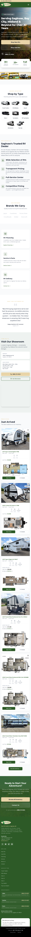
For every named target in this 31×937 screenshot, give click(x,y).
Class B (3, 878)
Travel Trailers (4, 871)
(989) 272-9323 (9, 54)
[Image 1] (12, 449)
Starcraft (24, 217)
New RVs (3, 851)
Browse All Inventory (15, 799)
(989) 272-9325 (25, 900)
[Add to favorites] (28, 430)
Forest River (23, 213)
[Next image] (28, 439)
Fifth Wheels (4, 873)
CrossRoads (7, 217)
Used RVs (3, 854)
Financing (3, 856)
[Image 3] (15, 449)
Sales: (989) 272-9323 (7, 1)
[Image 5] (19, 449)
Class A (3, 876)
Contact (3, 864)
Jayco (5, 213)
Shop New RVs (15, 42)
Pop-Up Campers (5, 885)
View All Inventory (14, 768)
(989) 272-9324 (25, 906)
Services (3, 859)
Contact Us (6, 286)
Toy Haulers (4, 883)
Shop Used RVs (15, 47)
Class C (3, 880)
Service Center (7, 265)
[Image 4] (17, 449)
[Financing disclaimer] (12, 571)
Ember (16, 217)
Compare (27, 432)
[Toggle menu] (28, 4)
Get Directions (16, 379)
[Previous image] (2, 439)
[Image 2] (14, 449)
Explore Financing (7, 245)
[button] (15, 469)
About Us (3, 861)
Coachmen (13, 213)
